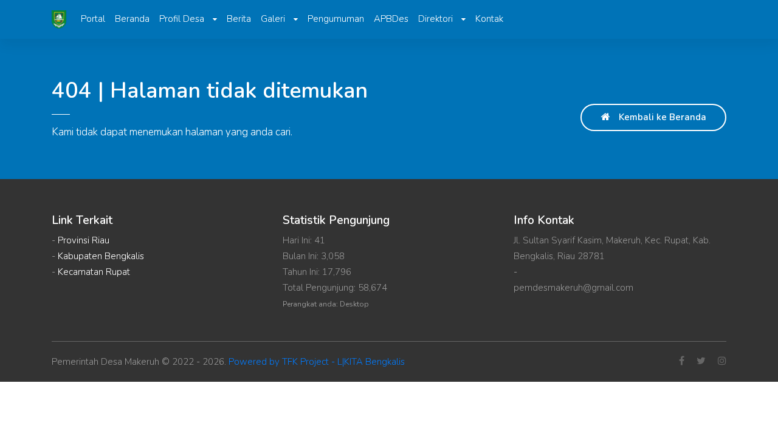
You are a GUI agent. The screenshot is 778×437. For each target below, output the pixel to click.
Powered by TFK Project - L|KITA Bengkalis (317, 362)
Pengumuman (336, 19)
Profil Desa (183, 19)
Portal (93, 19)
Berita (239, 19)
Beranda (132, 19)
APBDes (391, 19)
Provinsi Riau (83, 240)
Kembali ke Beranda (661, 117)
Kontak (489, 19)
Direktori (436, 19)
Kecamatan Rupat (94, 272)
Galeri (274, 19)
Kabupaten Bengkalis (101, 256)
